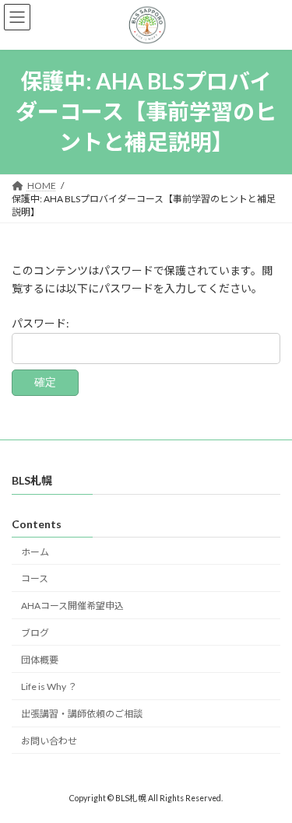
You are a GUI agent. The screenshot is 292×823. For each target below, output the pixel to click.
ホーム (35, 552)
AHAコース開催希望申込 (72, 606)
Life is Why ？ (49, 687)
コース (34, 579)
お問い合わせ (49, 741)
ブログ (35, 633)
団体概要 (39, 660)
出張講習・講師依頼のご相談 (81, 714)
